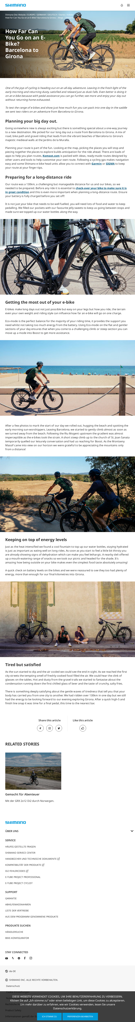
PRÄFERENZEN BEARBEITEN (80, 1016)
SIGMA (110, 163)
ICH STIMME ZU (49, 1016)
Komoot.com (51, 156)
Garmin (97, 163)
